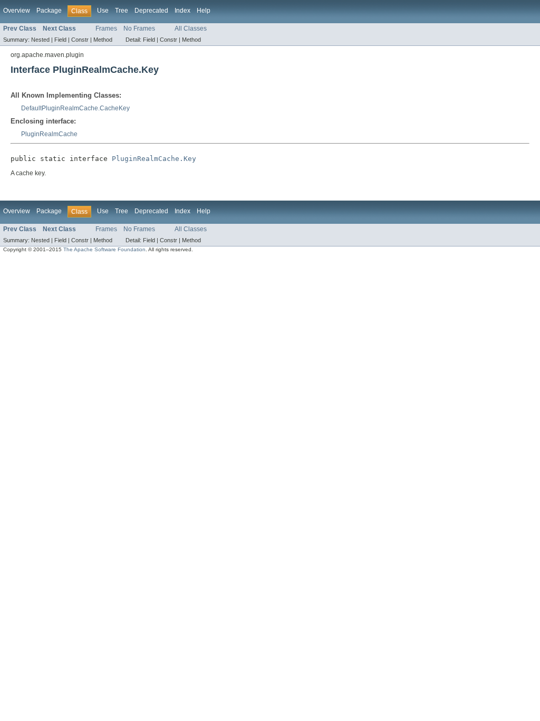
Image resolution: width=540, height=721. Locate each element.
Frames (106, 28)
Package (49, 10)
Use (103, 10)
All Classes (191, 28)
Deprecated (151, 10)
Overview (16, 10)
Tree (121, 10)
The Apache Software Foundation (104, 249)
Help (203, 10)
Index (182, 10)
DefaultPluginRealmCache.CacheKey (75, 108)
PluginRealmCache (49, 134)
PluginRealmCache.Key (154, 159)
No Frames (139, 28)
